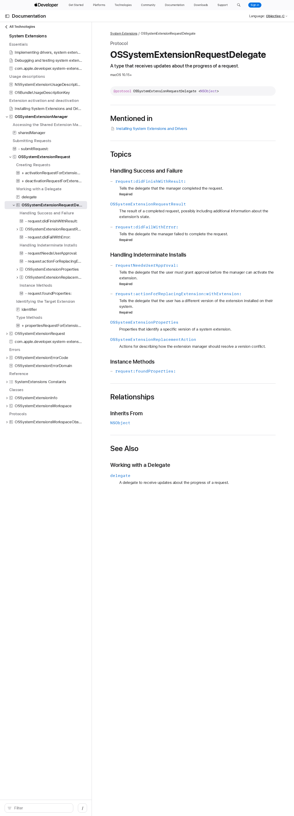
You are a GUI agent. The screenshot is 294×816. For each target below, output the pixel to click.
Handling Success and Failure (146, 171)
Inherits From (126, 413)
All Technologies (22, 26)
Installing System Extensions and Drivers (151, 128)
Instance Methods (132, 362)
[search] (39, 808)
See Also (124, 448)
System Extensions (123, 33)
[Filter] (41, 808)
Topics (120, 154)
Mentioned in (131, 118)
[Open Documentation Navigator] (7, 16)
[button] (238, 5)
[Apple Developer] (47, 5)
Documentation (29, 16)
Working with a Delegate (140, 465)
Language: (257, 16)
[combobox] (41, 807)
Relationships (132, 397)
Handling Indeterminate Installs (148, 255)
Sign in (255, 5)
